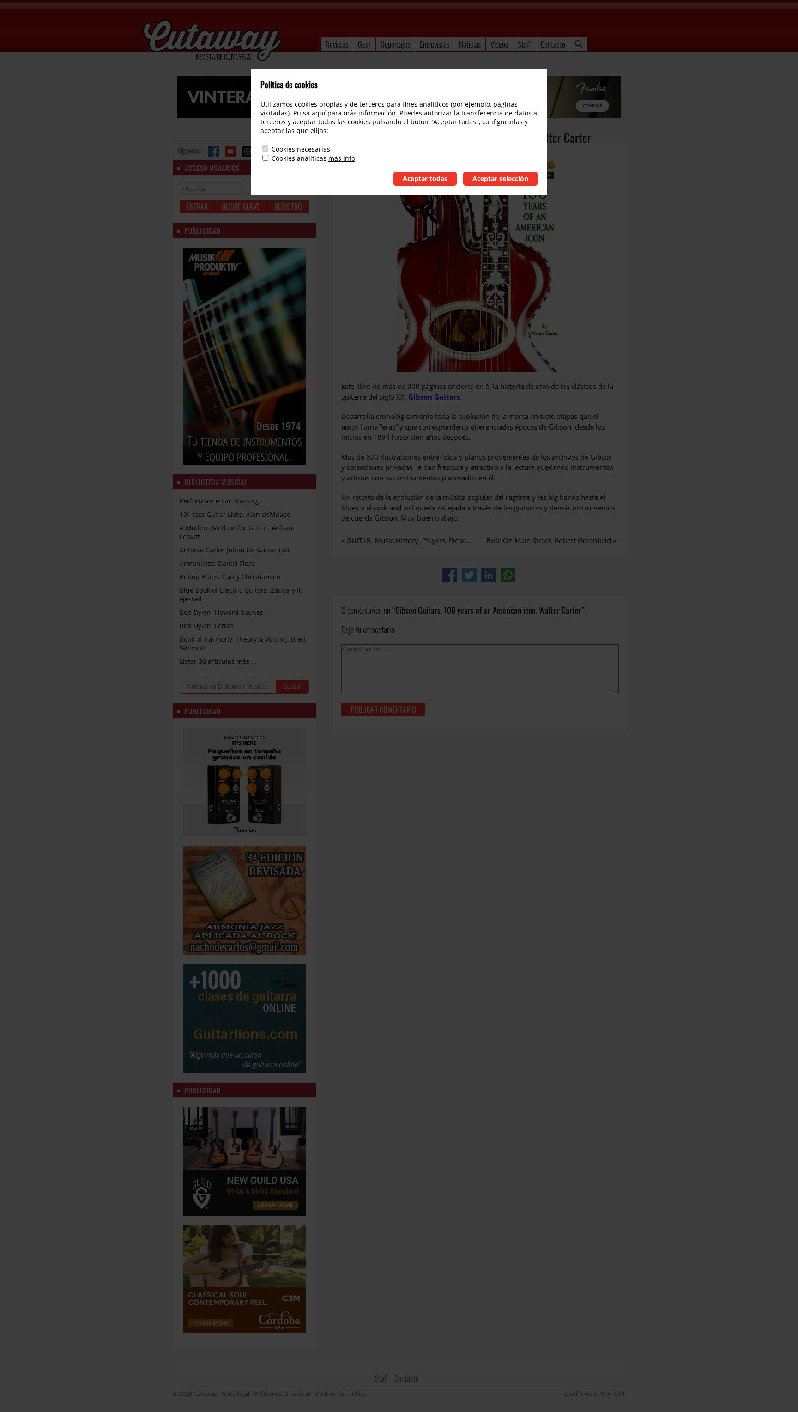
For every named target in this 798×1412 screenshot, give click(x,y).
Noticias (470, 44)
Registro (288, 206)
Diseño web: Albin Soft (594, 1393)
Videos (499, 44)
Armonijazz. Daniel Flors (217, 563)
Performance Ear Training (219, 501)
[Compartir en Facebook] (449, 575)
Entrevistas (434, 44)
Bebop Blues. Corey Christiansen (230, 576)
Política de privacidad (283, 1393)
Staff (524, 44)
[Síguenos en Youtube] (230, 151)
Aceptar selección (500, 178)
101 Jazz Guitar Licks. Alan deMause (235, 514)
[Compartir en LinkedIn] (488, 575)
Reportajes (395, 44)
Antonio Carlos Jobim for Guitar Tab (235, 549)
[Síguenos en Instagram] (247, 151)
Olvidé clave (241, 206)
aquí (319, 113)
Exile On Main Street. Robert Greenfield (548, 540)
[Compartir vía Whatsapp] (508, 575)
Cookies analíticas (299, 158)
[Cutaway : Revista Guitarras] (212, 41)
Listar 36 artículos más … (218, 661)
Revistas (337, 44)
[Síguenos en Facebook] (213, 151)
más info (341, 158)
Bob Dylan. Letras (207, 625)
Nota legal (235, 1393)
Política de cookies (341, 1393)
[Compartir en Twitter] (469, 575)
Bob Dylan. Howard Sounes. (222, 612)
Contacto (553, 44)
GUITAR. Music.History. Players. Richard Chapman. (426, 540)
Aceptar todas (425, 178)
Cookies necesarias (301, 149)
